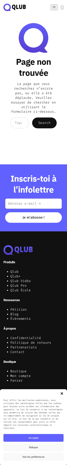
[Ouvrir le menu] (54, 7)
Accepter (34, 437)
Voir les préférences (33, 456)
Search (44, 123)
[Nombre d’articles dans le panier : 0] (62, 7)
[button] (62, 393)
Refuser (33, 447)
